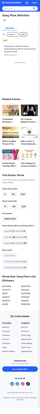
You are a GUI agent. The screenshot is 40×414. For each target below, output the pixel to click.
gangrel (5, 304)
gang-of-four (26, 286)
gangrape (25, 300)
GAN (23, 194)
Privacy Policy (26, 335)
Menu (34, 3)
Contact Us (25, 331)
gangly (5, 293)
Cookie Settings (26, 343)
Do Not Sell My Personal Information (20, 392)
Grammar (5, 339)
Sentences (6, 335)
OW (13, 206)
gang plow (10, 218)
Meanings (10, 28)
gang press (6, 286)
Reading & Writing (8, 351)
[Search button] (34, 8)
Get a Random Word (20, 369)
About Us (24, 327)
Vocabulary (6, 343)
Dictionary (5, 327)
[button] (27, 2)
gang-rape (25, 289)
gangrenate (25, 304)
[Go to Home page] (11, 2)
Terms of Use (26, 347)
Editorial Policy (26, 339)
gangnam (6, 296)
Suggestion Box (26, 351)
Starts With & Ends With (14, 231)
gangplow (6, 300)
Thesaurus (6, 331)
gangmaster (25, 293)
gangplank (25, 296)
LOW (24, 206)
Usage (4, 347)
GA (13, 194)
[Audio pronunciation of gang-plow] (4, 20)
